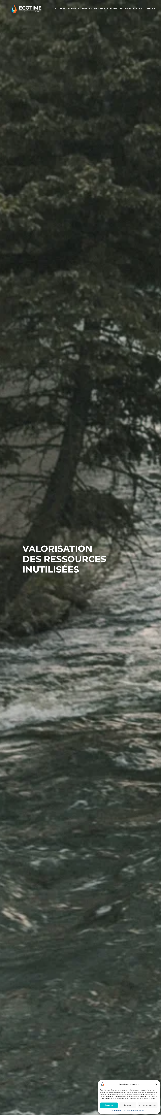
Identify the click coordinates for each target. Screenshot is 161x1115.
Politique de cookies (119, 1110)
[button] (156, 1084)
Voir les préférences (147, 1105)
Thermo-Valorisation (91, 8)
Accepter (109, 1105)
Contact (137, 8)
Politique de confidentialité (135, 1110)
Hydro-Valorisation (65, 8)
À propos (112, 8)
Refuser (127, 1105)
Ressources (125, 8)
